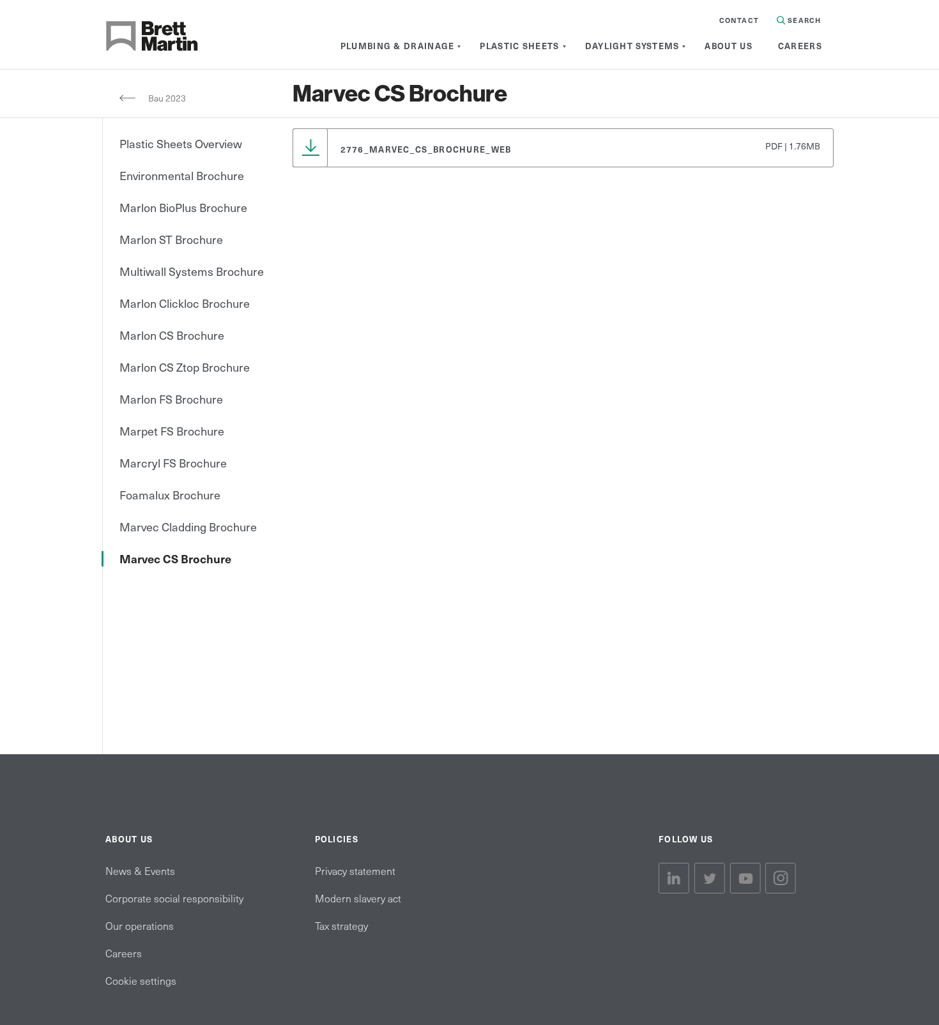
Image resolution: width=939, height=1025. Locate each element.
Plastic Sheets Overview (180, 143)
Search (803, 20)
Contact (739, 20)
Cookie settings (140, 980)
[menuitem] (397, 46)
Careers (123, 952)
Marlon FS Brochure (171, 398)
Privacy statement (355, 870)
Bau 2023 (168, 98)
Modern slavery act (358, 898)
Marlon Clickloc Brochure (184, 303)
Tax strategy (341, 925)
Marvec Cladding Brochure (188, 526)
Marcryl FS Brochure (173, 462)
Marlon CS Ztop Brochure (184, 367)
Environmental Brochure (181, 175)
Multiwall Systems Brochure (191, 271)
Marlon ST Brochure (171, 239)
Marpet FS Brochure (171, 430)
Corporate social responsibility (174, 898)
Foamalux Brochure (169, 494)
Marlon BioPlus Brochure (183, 207)
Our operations (139, 925)
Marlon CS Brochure (171, 335)
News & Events (140, 870)
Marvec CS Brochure (175, 558)
